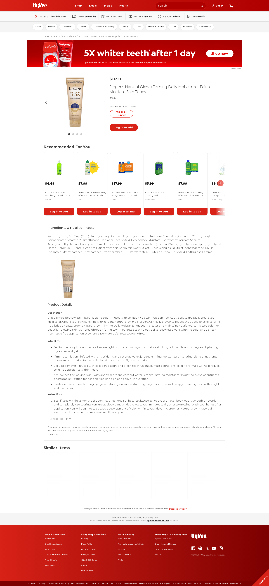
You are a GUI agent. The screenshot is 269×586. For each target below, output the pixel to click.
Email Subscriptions (53, 544)
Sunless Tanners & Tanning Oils (105, 36)
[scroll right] (220, 183)
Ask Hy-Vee (49, 538)
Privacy (41, 583)
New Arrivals (205, 27)
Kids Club (159, 554)
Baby (173, 27)
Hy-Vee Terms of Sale (158, 521)
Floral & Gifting (88, 549)
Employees (165, 583)
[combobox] (181, 5)
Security (95, 583)
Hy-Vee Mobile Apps (163, 549)
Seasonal (187, 27)
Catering (85, 565)
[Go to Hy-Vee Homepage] (40, 5)
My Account (50, 549)
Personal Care (69, 36)
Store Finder (50, 565)
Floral (138, 27)
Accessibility (235, 583)
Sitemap (32, 583)
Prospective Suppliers (182, 583)
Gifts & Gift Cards (89, 560)
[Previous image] (46, 102)
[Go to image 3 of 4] (77, 134)
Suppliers (198, 583)
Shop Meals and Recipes (165, 544)
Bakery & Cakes (88, 554)
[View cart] (231, 6)
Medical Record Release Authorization (141, 583)
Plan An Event (87, 570)
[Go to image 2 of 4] (73, 134)
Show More (53, 434)
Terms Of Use (107, 583)
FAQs (120, 560)
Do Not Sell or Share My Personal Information (68, 583)
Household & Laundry (104, 27)
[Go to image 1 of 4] (69, 134)
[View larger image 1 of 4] (75, 102)
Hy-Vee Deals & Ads (163, 538)
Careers (121, 549)
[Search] (202, 5)
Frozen (83, 27)
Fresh (38, 27)
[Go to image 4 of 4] (81, 134)
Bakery (125, 27)
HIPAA (119, 583)
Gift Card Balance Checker (56, 554)
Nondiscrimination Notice (216, 583)
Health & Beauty (156, 27)
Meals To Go (86, 544)
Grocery (84, 538)
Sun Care (83, 36)
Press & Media (51, 560)
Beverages (67, 27)
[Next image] (104, 102)
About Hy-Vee (124, 538)
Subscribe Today (178, 509)
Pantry (51, 27)
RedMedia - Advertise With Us (131, 544)
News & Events (124, 554)
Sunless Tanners (130, 36)
